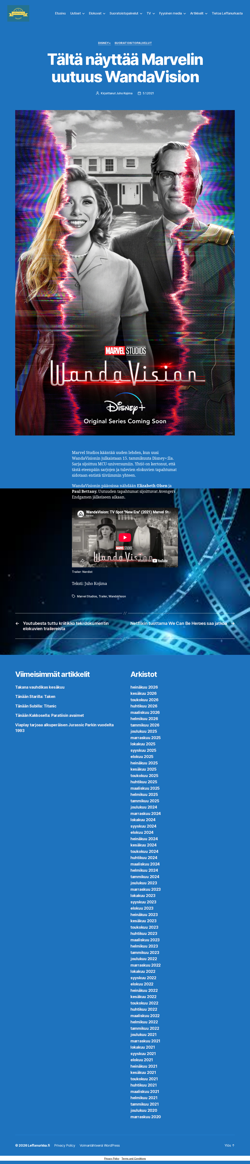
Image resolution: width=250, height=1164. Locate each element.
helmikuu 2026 (144, 718)
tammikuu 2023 (144, 952)
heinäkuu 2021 (143, 1066)
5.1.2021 (148, 93)
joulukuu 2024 (143, 807)
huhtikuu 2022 (143, 1009)
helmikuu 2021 (144, 1098)
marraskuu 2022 (145, 965)
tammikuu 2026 (144, 725)
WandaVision (117, 596)
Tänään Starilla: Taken (35, 696)
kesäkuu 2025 (143, 769)
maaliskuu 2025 (145, 788)
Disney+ (104, 43)
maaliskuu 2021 (144, 1091)
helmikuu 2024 (144, 870)
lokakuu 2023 (142, 895)
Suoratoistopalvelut (124, 13)
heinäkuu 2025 (144, 763)
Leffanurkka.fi (39, 1145)
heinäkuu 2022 (144, 990)
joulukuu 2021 (143, 1034)
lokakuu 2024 (143, 820)
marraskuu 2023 (145, 889)
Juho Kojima (124, 93)
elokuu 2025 (141, 756)
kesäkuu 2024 (143, 845)
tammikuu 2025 (144, 801)
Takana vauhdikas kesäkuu (40, 687)
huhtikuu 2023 (143, 933)
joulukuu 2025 (143, 731)
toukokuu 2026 (144, 700)
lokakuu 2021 (142, 1047)
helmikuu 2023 (144, 946)
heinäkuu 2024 (144, 839)
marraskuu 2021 (145, 1041)
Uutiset (75, 13)
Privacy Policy (64, 1145)
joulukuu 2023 (143, 883)
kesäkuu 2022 (143, 996)
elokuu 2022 (141, 984)
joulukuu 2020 (143, 1110)
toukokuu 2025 (144, 775)
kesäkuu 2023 (143, 921)
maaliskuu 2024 (145, 864)
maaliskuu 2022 (145, 1015)
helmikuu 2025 (144, 794)
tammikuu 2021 (144, 1104)
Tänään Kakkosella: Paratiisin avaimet (49, 715)
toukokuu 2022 (144, 1003)
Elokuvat (95, 13)
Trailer (103, 596)
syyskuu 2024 (143, 826)
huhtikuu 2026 (143, 706)
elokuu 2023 (141, 908)
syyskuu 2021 (143, 1053)
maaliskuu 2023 (145, 940)
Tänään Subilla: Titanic (35, 706)
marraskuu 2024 (145, 813)
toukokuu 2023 (144, 927)
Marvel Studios (87, 596)
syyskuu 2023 (143, 902)
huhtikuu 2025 (143, 782)
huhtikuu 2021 (143, 1085)
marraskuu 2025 (145, 737)
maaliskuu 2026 (145, 712)
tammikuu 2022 (144, 1028)
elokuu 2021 (141, 1060)
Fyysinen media (170, 13)
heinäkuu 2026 (144, 687)
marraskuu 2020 (145, 1117)
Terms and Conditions (134, 1158)
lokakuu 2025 (142, 744)
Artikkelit (197, 13)
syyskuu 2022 (143, 978)
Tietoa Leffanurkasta (227, 13)
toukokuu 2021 (144, 1079)
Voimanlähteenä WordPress (100, 1145)
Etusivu (60, 13)
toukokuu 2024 (144, 851)
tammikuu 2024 (144, 876)
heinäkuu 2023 (144, 914)
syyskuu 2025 (143, 750)
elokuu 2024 (142, 832)
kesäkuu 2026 (143, 693)
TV (149, 13)
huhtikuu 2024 (143, 857)
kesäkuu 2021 (143, 1072)
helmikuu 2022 (144, 1022)
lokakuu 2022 (142, 971)
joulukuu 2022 (143, 959)
